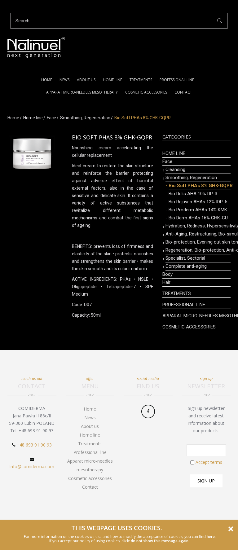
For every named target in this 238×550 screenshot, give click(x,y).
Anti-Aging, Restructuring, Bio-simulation (198, 234)
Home (46, 79)
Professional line (177, 79)
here (211, 536)
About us (86, 79)
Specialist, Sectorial (185, 258)
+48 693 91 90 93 (34, 445)
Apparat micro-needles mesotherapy (82, 92)
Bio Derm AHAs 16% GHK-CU (198, 218)
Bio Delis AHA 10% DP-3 (193, 193)
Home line (112, 79)
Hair (166, 282)
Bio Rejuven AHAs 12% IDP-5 (198, 202)
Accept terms (209, 462)
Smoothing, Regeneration (85, 117)
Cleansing (175, 169)
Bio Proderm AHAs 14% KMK (198, 210)
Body (167, 274)
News (64, 79)
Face (51, 117)
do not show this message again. (160, 540)
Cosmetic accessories (146, 92)
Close (230, 528)
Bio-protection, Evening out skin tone (198, 242)
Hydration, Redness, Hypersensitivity (198, 226)
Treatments (141, 79)
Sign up (206, 481)
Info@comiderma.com (31, 466)
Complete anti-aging (186, 266)
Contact (183, 92)
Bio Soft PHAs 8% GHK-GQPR (200, 185)
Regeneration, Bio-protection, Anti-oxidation (198, 250)
